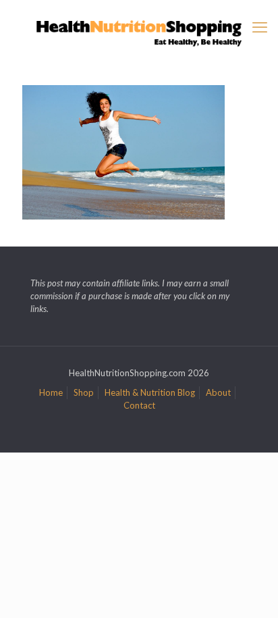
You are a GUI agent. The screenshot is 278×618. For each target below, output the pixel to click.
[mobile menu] (259, 27)
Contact (139, 405)
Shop (84, 392)
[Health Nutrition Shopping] (139, 32)
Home (51, 392)
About (218, 392)
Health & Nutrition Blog (150, 392)
